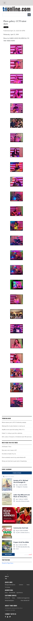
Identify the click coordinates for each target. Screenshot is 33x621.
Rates (6, 592)
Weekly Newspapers (9, 600)
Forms (28, 584)
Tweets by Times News (7, 563)
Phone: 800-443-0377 (25, 600)
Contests (21, 584)
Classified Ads (12, 592)
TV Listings (7, 587)
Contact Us (7, 598)
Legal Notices (19, 592)
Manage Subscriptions (10, 584)
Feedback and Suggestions (23, 598)
